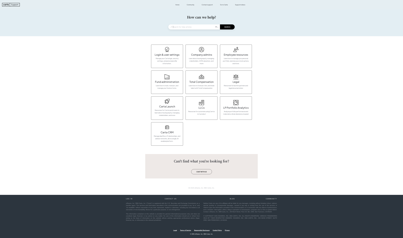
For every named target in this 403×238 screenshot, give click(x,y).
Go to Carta (224, 5)
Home (177, 5)
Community (190, 5)
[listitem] (167, 56)
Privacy (227, 230)
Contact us (171, 199)
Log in (129, 199)
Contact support (207, 5)
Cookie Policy (217, 230)
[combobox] (191, 27)
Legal (175, 230)
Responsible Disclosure (202, 230)
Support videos (240, 5)
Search (227, 27)
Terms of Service (185, 230)
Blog (232, 199)
